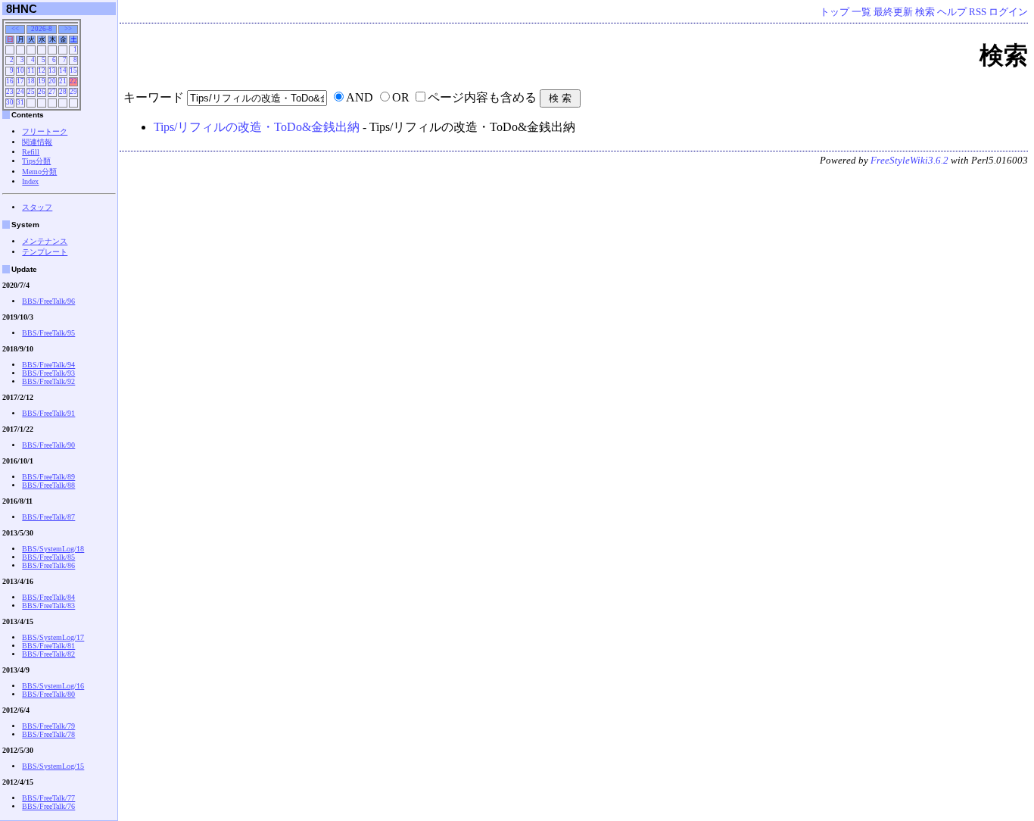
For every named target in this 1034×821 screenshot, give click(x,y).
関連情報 (37, 142)
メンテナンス (44, 241)
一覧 (861, 12)
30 (10, 102)
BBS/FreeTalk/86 (48, 565)
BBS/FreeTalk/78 (48, 734)
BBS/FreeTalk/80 (48, 694)
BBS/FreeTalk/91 (48, 413)
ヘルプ (952, 12)
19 (41, 81)
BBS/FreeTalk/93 (48, 373)
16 (10, 81)
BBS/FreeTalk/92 (48, 381)
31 (20, 102)
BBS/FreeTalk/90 (48, 445)
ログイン (1008, 12)
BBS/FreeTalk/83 (48, 605)
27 (52, 91)
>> (68, 29)
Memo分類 (39, 171)
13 (52, 70)
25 (31, 91)
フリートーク (44, 131)
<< (15, 29)
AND (359, 97)
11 (31, 70)
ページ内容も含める (482, 97)
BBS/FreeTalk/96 (48, 301)
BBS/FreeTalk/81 (48, 646)
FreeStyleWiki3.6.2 (909, 160)
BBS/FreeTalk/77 (48, 798)
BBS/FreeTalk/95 (48, 333)
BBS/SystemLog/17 (53, 637)
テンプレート (44, 252)
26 (41, 91)
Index (30, 181)
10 (20, 70)
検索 (925, 12)
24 (20, 91)
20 (52, 81)
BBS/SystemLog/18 (53, 549)
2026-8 (41, 29)
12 (41, 70)
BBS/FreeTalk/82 (48, 654)
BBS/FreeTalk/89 (48, 477)
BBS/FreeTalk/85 (48, 557)
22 (73, 81)
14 (63, 70)
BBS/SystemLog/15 (53, 766)
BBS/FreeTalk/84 (48, 597)
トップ (834, 12)
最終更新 (893, 12)
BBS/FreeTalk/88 (48, 485)
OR (401, 97)
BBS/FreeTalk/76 (48, 806)
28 (63, 91)
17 (20, 81)
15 (73, 70)
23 (10, 91)
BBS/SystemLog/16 (53, 686)
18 (31, 81)
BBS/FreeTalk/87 (48, 517)
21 (63, 81)
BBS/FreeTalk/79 (48, 726)
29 (73, 91)
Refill (30, 152)
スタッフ (37, 207)
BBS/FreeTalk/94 (48, 365)
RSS (977, 12)
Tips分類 (36, 161)
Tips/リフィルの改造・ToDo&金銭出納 (257, 126)
